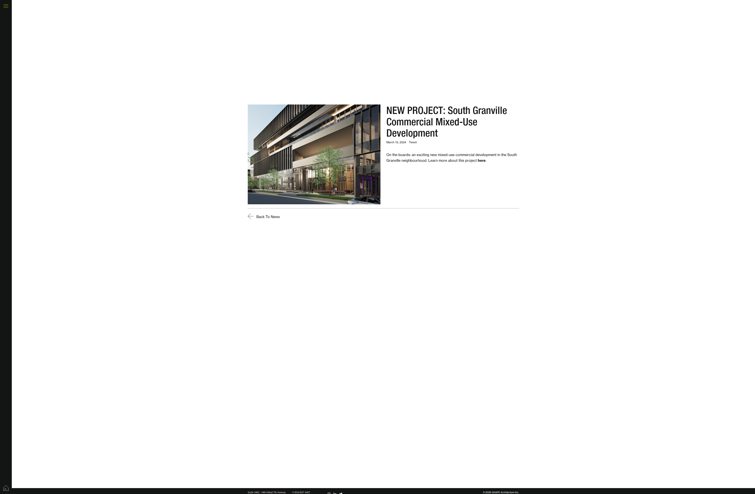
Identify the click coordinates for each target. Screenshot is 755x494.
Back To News (267, 217)
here (482, 160)
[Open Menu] (6, 6)
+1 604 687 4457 (301, 492)
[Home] (6, 488)
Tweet (413, 142)
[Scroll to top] (743, 476)
